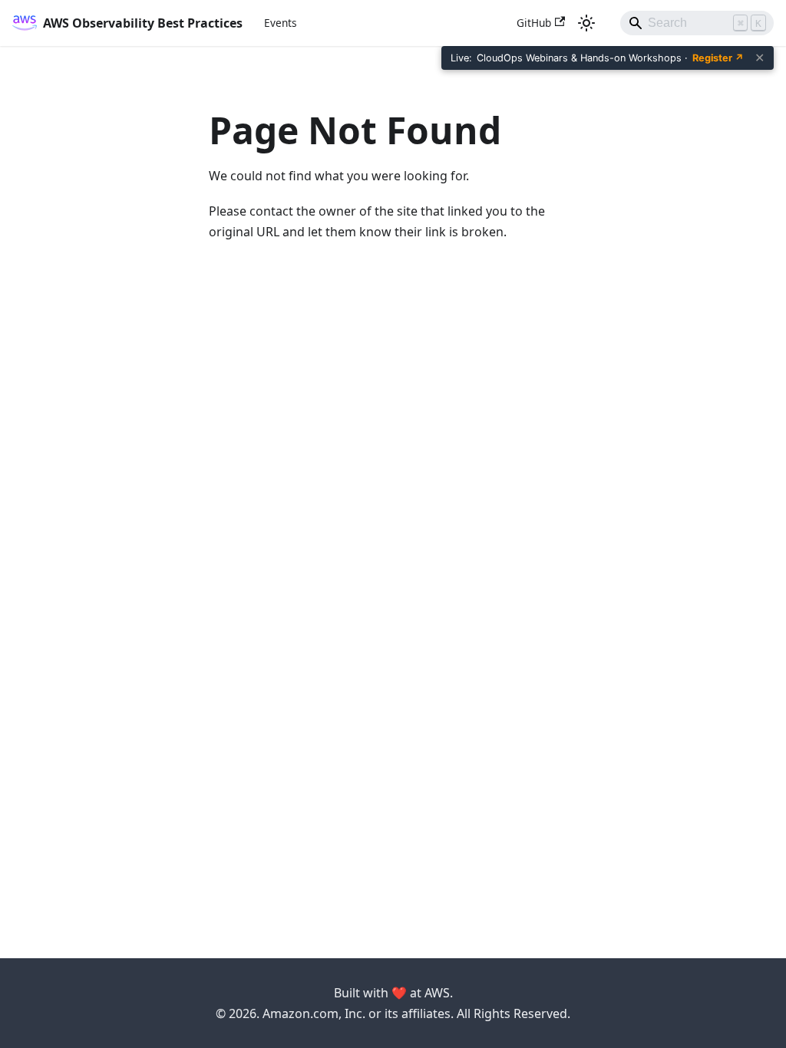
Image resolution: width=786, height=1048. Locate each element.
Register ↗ (718, 58)
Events (280, 22)
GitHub (534, 22)
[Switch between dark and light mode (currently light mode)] (586, 23)
